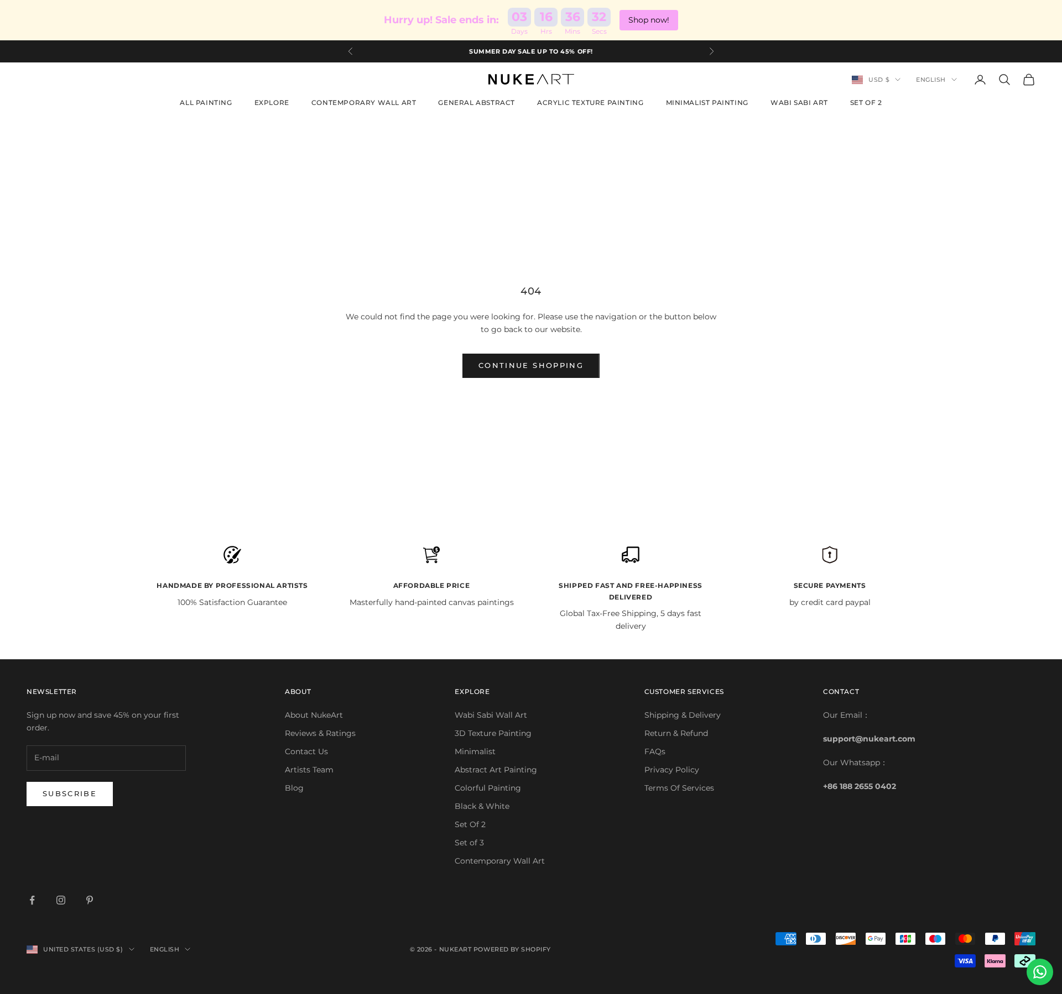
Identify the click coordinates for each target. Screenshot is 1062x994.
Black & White (482, 806)
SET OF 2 (866, 102)
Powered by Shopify (512, 949)
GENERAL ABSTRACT (476, 102)
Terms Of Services (679, 788)
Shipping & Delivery (682, 715)
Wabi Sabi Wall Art (491, 715)
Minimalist (475, 751)
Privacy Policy (671, 770)
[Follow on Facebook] (32, 900)
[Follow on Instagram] (60, 900)
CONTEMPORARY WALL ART (364, 102)
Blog (294, 788)
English (931, 79)
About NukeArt (314, 715)
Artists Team (309, 770)
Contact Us (306, 751)
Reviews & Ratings (320, 733)
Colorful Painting (488, 788)
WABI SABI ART (799, 102)
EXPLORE (271, 102)
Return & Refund (676, 733)
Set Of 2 (470, 824)
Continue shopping (531, 365)
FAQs (654, 751)
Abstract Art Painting (496, 770)
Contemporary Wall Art (500, 861)
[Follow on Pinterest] (89, 900)
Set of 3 (469, 843)
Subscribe (70, 793)
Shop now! (648, 20)
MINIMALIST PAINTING (707, 102)
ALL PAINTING (206, 102)
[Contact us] (1040, 972)
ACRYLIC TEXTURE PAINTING (590, 102)
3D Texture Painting (493, 733)
